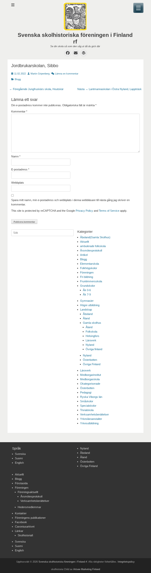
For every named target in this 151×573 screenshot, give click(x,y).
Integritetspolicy (126, 561)
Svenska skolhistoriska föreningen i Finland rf (62, 561)
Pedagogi (85, 392)
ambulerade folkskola (93, 246)
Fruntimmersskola (91, 281)
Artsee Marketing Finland (86, 569)
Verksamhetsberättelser (94, 414)
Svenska (20, 453)
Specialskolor (88, 405)
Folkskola (91, 331)
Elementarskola (89, 263)
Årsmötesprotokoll (91, 250)
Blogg (18, 79)
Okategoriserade (90, 383)
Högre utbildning (89, 305)
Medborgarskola (90, 379)
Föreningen (87, 272)
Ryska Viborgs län (91, 396)
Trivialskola (87, 410)
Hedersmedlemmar (29, 507)
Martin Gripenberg (40, 73)
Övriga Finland (91, 364)
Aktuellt (84, 241)
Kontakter (21, 513)
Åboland (88, 313)
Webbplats (17, 182)
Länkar (19, 530)
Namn (15, 156)
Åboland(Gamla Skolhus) (95, 237)
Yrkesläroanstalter (91, 418)
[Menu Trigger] (138, 8)
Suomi (19, 458)
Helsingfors (92, 335)
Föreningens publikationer (30, 517)
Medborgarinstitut (90, 374)
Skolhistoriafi (25, 535)
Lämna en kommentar (66, 73)
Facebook (21, 522)
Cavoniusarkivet (24, 526)
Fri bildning (86, 276)
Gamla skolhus (92, 322)
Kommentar (19, 111)
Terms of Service (109, 210)
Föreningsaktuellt (28, 492)
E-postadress (20, 169)
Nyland (90, 344)
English (19, 462)
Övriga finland (94, 349)
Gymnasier (87, 300)
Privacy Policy (84, 210)
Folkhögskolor (88, 268)
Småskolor (86, 401)
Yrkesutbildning (89, 423)
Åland (86, 318)
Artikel (84, 254)
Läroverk (91, 340)
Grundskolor (87, 285)
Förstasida (21, 483)
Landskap (86, 309)
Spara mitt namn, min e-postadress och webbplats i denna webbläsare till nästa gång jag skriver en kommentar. (70, 202)
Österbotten (90, 359)
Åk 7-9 (87, 294)
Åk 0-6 (87, 290)
